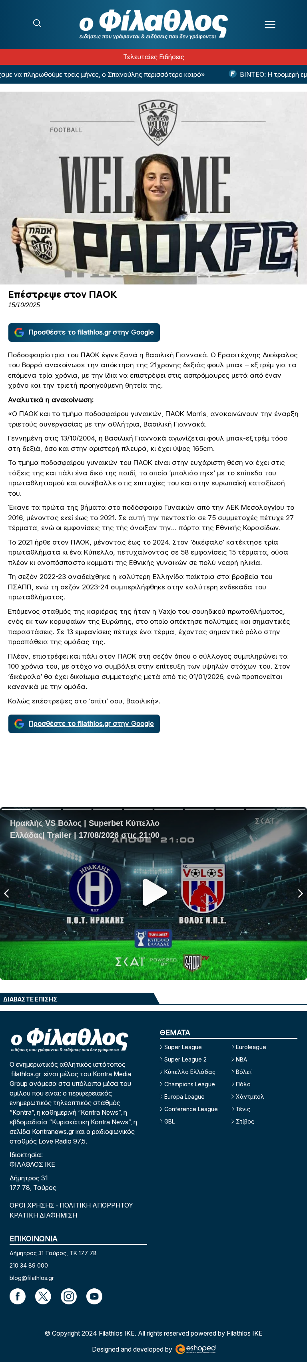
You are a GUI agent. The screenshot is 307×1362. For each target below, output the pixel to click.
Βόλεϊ (243, 1071)
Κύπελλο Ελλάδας (189, 1071)
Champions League (189, 1084)
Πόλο (243, 1084)
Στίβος (245, 1121)
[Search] (37, 23)
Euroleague (251, 1047)
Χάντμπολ (250, 1096)
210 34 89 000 (29, 1265)
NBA (241, 1059)
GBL (169, 1121)
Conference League (191, 1109)
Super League (183, 1047)
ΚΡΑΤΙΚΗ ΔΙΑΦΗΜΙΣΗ (43, 1215)
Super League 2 (185, 1059)
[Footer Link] (18, 1296)
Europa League (184, 1096)
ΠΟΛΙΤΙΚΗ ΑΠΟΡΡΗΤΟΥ (96, 1205)
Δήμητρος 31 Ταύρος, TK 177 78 (53, 1253)
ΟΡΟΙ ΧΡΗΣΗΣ (33, 1205)
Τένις (243, 1109)
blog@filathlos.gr (32, 1277)
